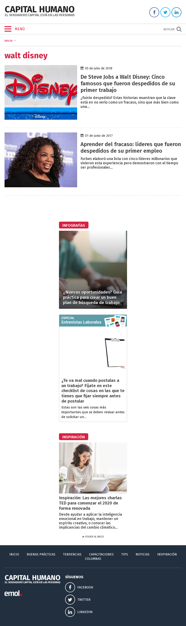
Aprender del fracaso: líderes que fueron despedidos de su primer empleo (131, 147)
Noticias (142, 554)
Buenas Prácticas (41, 554)
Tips (124, 554)
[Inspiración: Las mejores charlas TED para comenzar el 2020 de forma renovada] (93, 492)
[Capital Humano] (40, 16)
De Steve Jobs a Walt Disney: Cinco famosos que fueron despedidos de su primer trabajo (128, 83)
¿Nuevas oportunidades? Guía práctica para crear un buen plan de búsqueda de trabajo (92, 297)
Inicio (8, 40)
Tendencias (72, 554)
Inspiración (167, 554)
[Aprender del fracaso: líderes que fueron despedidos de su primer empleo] (41, 186)
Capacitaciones (101, 554)
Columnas (93, 559)
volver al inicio (94, 536)
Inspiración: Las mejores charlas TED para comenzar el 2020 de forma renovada (90, 503)
